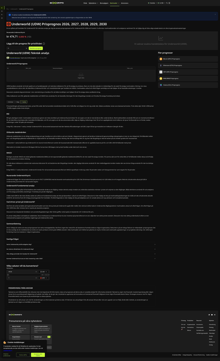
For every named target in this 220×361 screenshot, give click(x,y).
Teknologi (212, 333)
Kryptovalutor (191, 324)
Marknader (113, 3)
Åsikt (210, 339)
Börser (189, 330)
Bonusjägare (104, 3)
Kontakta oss (200, 330)
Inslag (211, 345)
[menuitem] (2, 7)
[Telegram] (215, 315)
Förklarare (212, 342)
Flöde (85, 3)
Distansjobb (199, 327)
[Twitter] (209, 315)
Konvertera (190, 327)
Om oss (183, 324)
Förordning (212, 324)
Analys (211, 336)
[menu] (2, 13)
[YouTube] (212, 315)
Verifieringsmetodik (202, 333)
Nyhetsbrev (92, 3)
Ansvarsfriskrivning (199, 355)
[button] (81, 244)
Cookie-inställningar (212, 355)
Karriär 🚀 (183, 328)
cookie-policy (7, 350)
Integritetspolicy (187, 355)
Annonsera (124, 3)
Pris (8, 9)
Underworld (13, 9)
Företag (211, 327)
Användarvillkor (176, 355)
